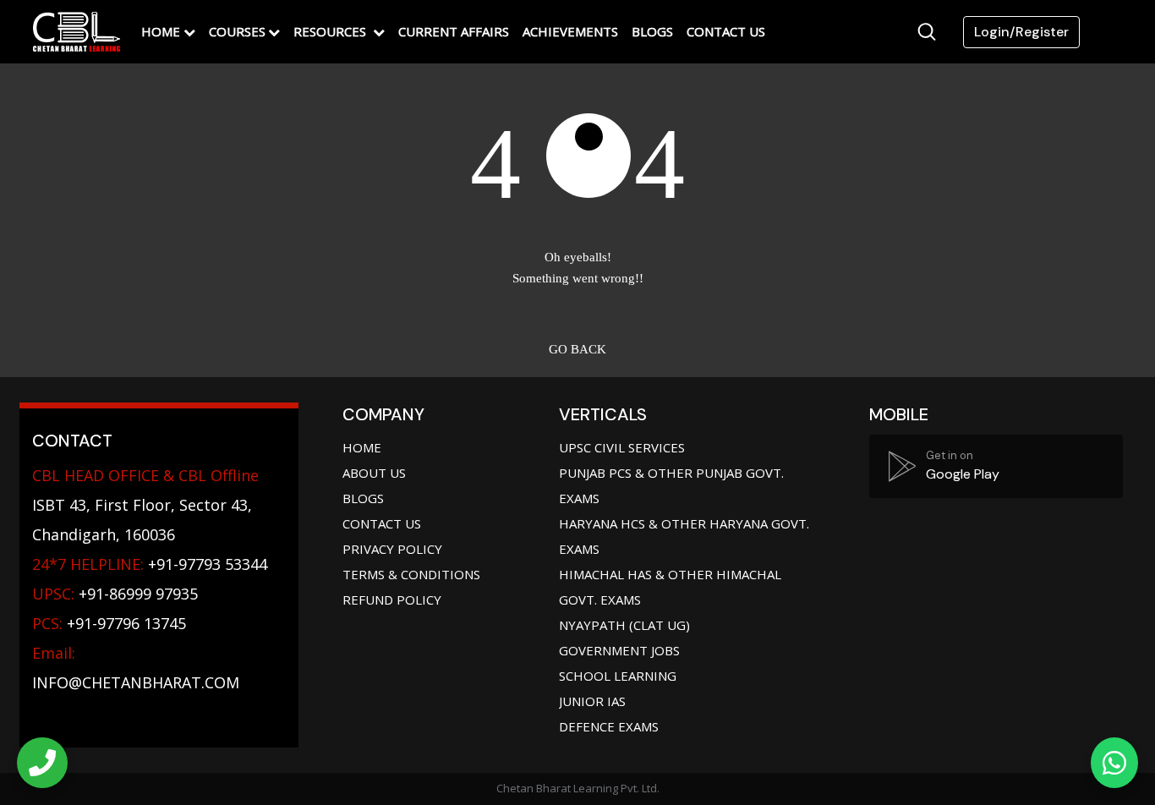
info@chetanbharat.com (135, 682)
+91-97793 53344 (149, 564)
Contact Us (726, 31)
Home (160, 31)
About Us (374, 472)
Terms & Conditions (411, 574)
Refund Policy (391, 599)
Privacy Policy (392, 548)
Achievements (570, 31)
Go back (577, 349)
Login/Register (1021, 32)
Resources (331, 31)
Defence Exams (609, 726)
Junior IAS (592, 701)
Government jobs (619, 650)
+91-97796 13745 (109, 623)
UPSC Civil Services (622, 447)
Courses (237, 31)
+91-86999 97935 (115, 593)
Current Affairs (453, 31)
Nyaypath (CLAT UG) (624, 624)
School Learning (617, 675)
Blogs (652, 31)
